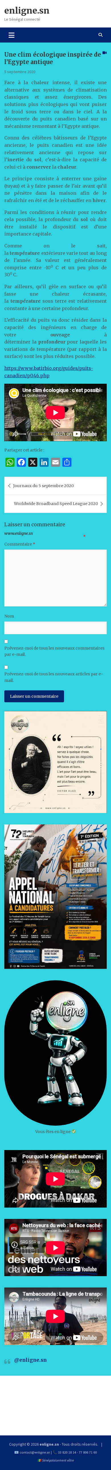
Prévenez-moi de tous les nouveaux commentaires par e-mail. (54, 651)
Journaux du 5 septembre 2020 (43, 485)
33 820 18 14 (67, 1452)
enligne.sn (27, 10)
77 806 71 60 (88, 1452)
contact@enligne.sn (35, 1452)
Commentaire (19, 544)
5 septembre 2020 (19, 71)
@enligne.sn (30, 1360)
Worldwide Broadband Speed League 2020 (56, 503)
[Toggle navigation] (11, 34)
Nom (9, 616)
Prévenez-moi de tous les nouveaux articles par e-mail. (53, 677)
